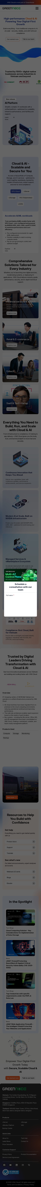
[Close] (34, 571)
